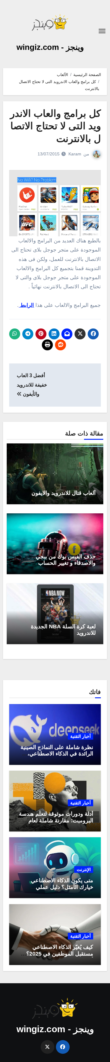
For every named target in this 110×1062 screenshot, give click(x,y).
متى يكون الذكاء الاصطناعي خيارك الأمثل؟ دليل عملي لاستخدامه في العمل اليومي (61, 887)
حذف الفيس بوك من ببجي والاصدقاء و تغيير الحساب (66, 560)
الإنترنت (84, 869)
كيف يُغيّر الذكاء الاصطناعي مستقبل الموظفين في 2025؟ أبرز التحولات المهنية (59, 953)
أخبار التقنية (80, 736)
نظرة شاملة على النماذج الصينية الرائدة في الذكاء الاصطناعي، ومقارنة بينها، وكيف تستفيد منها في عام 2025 (56, 757)
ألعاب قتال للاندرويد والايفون (63, 493)
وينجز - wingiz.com (50, 47)
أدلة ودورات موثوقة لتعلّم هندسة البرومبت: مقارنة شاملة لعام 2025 (56, 820)
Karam (74, 153)
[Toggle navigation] (102, 31)
